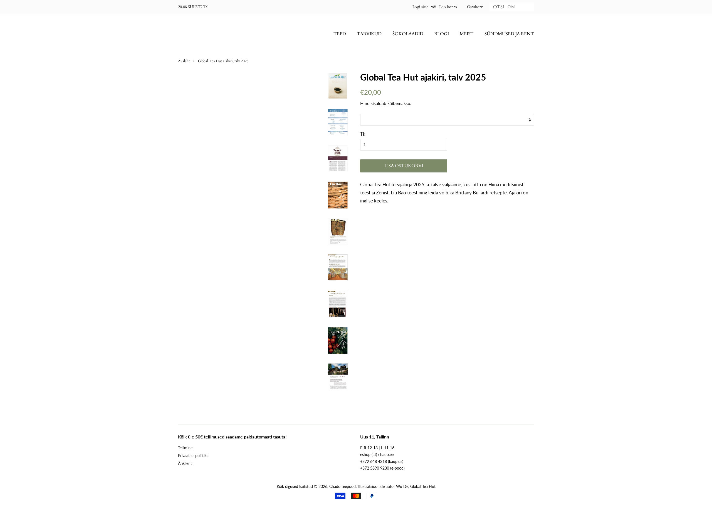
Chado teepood (342, 486)
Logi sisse (420, 6)
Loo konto (448, 6)
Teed (339, 34)
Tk (362, 134)
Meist (467, 34)
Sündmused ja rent (509, 34)
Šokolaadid (407, 34)
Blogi (441, 34)
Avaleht (184, 61)
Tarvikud (369, 34)
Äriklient (185, 463)
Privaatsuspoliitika (193, 455)
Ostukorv (475, 6)
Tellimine (185, 447)
